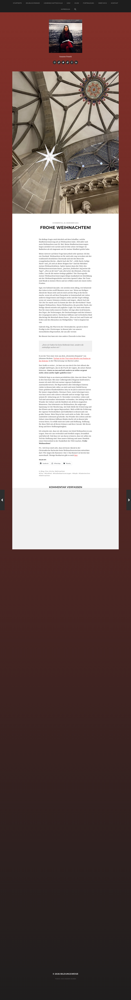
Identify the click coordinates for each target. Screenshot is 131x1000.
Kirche (51, 471)
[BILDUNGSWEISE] (65, 36)
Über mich (102, 3)
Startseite (17, 3)
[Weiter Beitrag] (128, 500)
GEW (68, 3)
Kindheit (48, 473)
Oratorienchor (85, 473)
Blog (42, 471)
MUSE (77, 3)
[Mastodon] (67, 62)
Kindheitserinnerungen (62, 473)
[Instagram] (54, 62)
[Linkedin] (76, 62)
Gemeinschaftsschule (53, 3)
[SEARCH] (75, 9)
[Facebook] (72, 62)
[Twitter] (63, 62)
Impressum (65, 9)
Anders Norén (70, 979)
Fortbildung (88, 3)
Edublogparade (33, 3)
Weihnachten (60, 471)
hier (76, 455)
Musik (75, 473)
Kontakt (114, 3)
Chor (47, 471)
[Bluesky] (59, 62)
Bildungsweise (69, 974)
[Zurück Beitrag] (2, 500)
